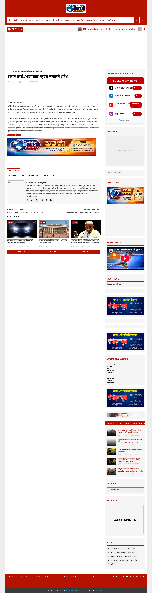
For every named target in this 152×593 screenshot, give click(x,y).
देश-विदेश (39, 20)
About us (22, 576)
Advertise (36, 576)
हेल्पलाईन (111, 564)
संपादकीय (80, 20)
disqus (53, 252)
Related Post (14, 217)
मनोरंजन (103, 20)
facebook (84, 252)
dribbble (110, 374)
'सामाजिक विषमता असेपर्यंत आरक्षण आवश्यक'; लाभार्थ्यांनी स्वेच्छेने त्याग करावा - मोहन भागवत (85, 241)
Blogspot (99, 590)
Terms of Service (72, 576)
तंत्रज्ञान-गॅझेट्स (91, 20)
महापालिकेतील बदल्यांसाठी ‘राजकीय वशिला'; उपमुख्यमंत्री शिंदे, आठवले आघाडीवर (100, 29)
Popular (125, 423)
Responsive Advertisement (125, 150)
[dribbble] (130, 576)
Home (10, 71)
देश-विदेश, (35, 82)
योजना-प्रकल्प (69, 20)
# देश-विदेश (16, 135)
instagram (111, 372)
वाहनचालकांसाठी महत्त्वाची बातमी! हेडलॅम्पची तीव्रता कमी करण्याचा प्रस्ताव (20, 241)
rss (108, 376)
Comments (139, 423)
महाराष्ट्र (135, 29)
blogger (22, 252)
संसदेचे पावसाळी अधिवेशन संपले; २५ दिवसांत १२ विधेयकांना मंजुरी (53, 241)
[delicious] (143, 576)
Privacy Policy (52, 576)
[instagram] (140, 576)
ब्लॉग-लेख (111, 20)
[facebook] (113, 576)
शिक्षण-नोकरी (57, 20)
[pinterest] (123, 576)
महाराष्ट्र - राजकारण (27, 20)
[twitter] (116, 576)
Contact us (90, 576)
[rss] (133, 576)
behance (110, 378)
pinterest (110, 370)
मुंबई (15, 20)
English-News (114, 548)
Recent (112, 423)
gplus (109, 368)
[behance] (136, 576)
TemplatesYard (72, 590)
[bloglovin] (127, 576)
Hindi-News (129, 548)
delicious (110, 382)
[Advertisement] (76, 49)
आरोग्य (48, 20)
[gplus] (120, 576)
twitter (109, 366)
